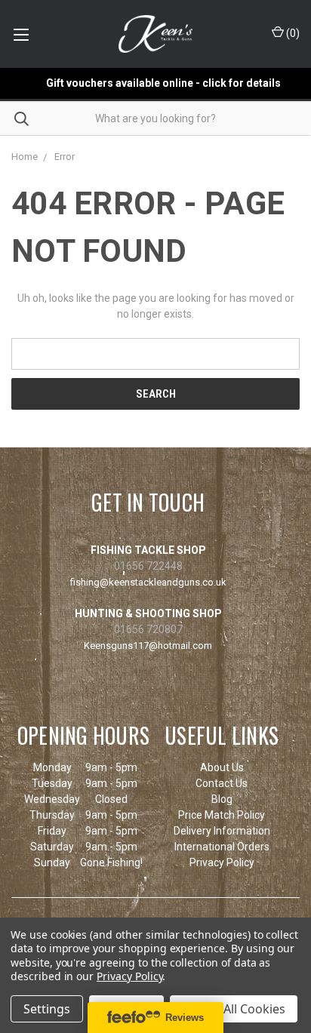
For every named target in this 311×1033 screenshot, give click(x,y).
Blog (221, 799)
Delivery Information (222, 831)
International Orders (221, 847)
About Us (222, 767)
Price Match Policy (221, 815)
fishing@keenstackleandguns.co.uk (148, 582)
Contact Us (222, 783)
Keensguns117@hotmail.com (148, 645)
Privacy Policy (221, 862)
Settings (46, 1009)
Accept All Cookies (233, 1009)
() (292, 33)
